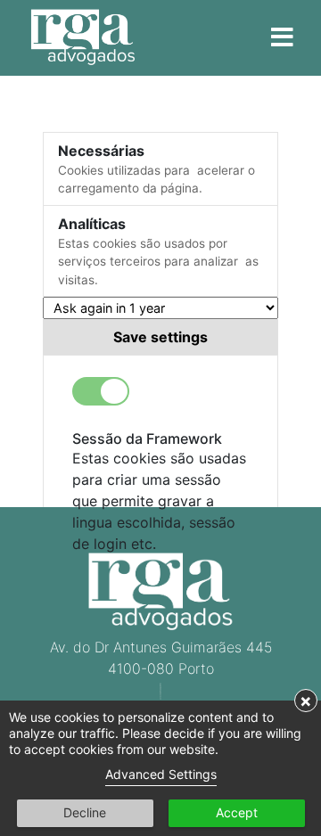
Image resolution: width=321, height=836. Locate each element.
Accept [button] (237, 812)
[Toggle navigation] (282, 38)
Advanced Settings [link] (161, 774)
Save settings (160, 337)
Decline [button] (84, 812)
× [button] (306, 700)
